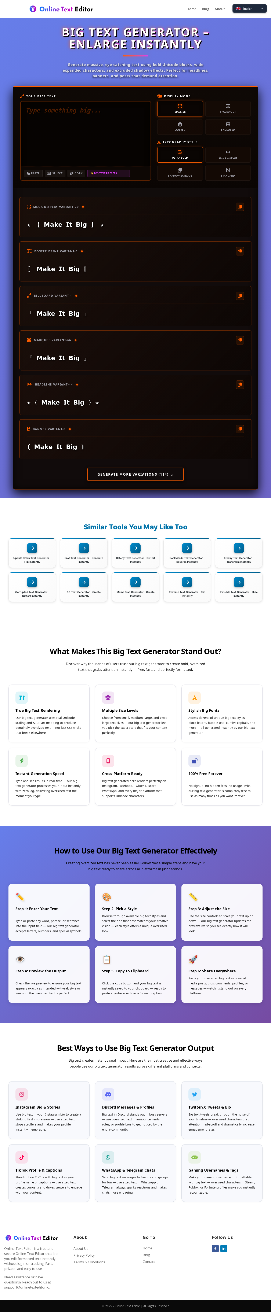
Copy (79, 173)
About (220, 9)
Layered (179, 130)
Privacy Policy (84, 1255)
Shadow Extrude (180, 175)
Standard (228, 175)
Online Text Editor (127, 1306)
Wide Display (228, 157)
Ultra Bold (180, 157)
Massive (180, 112)
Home (191, 9)
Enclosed (228, 130)
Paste (35, 173)
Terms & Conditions (89, 1262)
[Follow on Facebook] (215, 1248)
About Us (80, 1248)
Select (57, 173)
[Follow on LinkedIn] (223, 1248)
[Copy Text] (240, 207)
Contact (149, 1261)
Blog (205, 9)
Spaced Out (228, 112)
